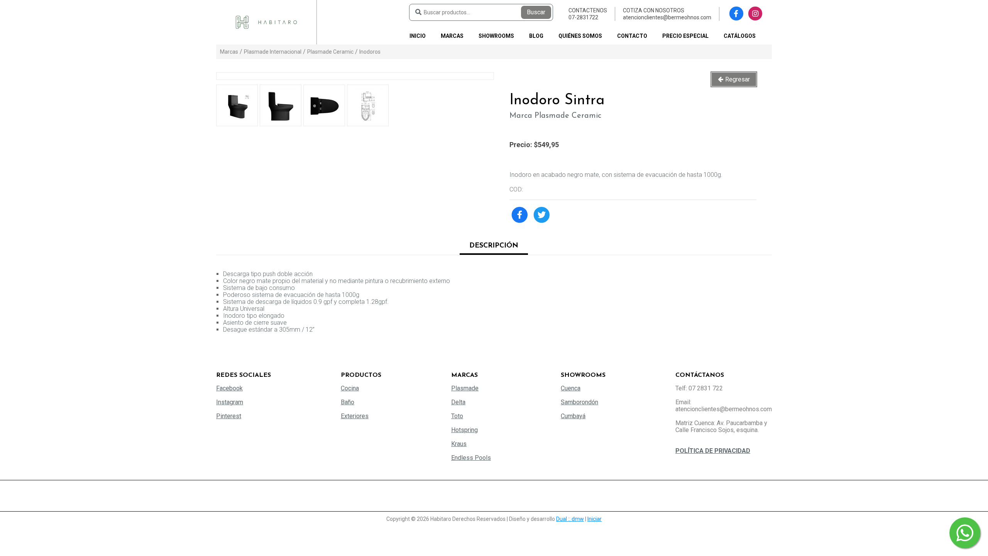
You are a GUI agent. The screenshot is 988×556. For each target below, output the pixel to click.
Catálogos (740, 36)
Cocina (350, 388)
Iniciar (594, 519)
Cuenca (570, 388)
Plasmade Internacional (272, 52)
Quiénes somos (580, 36)
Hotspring (464, 430)
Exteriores (355, 416)
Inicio (417, 36)
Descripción (493, 245)
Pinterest (228, 416)
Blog (536, 36)
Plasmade (465, 388)
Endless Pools (471, 457)
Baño (347, 402)
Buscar (536, 12)
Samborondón (579, 402)
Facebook (229, 388)
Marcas (452, 36)
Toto (457, 416)
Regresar (737, 79)
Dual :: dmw (570, 519)
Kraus (459, 444)
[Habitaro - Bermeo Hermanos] (266, 21)
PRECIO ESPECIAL (685, 36)
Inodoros (370, 52)
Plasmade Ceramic (330, 52)
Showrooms (496, 36)
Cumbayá (573, 416)
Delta (458, 402)
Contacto (632, 36)
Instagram (229, 402)
